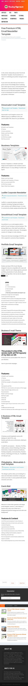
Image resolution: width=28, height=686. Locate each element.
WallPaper (4, 19)
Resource (13, 16)
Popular (2, 605)
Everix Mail (5, 486)
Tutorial (21, 16)
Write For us (12, 1)
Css (10, 13)
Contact (23, 1)
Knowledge (4, 16)
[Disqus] (14, 561)
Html (13, 38)
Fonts (16, 13)
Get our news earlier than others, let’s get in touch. (10, 595)
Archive (15, 605)
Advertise (18, 1)
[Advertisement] (14, 55)
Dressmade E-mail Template (13, 105)
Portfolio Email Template (11, 244)
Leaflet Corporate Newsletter (13, 192)
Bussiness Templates (10, 145)
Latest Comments (9, 605)
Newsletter (17, 38)
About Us (6, 1)
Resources (23, 38)
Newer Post (5, 582)
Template (3, 40)
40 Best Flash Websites (13, 626)
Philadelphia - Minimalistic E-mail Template (13, 463)
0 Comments (4, 38)
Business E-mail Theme (11, 330)
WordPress (13, 19)
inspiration (4, 22)
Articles (3, 13)
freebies (22, 19)
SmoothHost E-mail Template (13, 214)
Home (2, 1)
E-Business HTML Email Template (11, 417)
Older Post (22, 583)
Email (10, 38)
